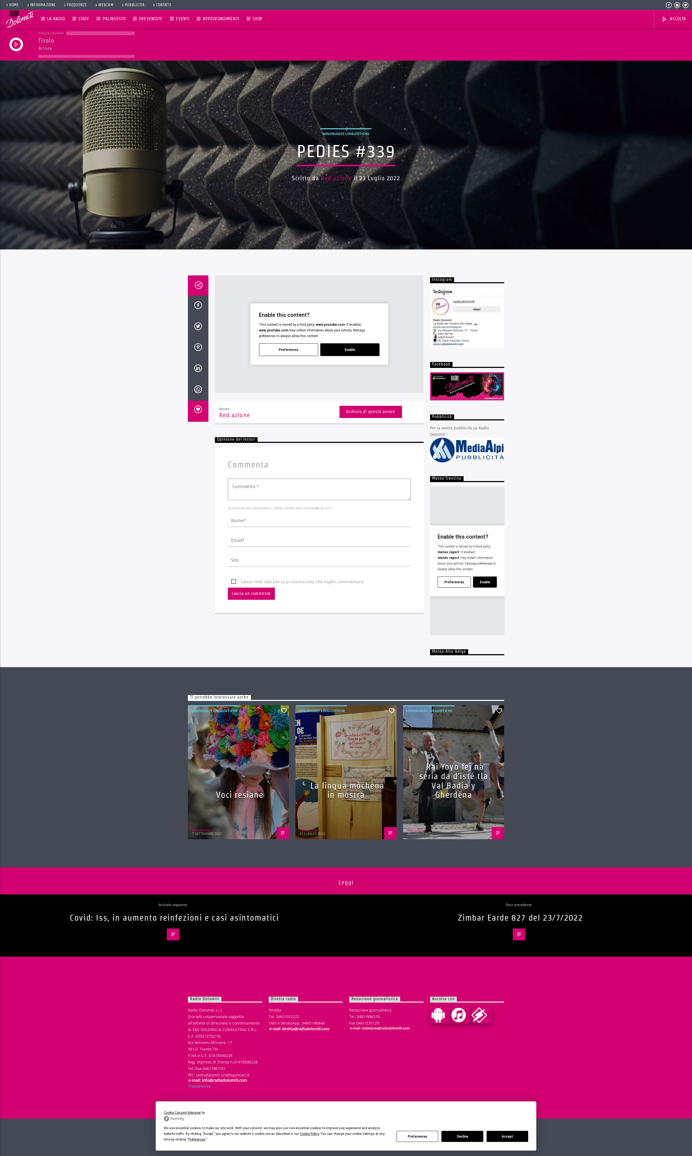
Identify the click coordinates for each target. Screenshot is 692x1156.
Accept (507, 1136)
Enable (350, 350)
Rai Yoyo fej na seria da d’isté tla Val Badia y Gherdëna (453, 780)
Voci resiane (239, 794)
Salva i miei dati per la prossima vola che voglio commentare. (303, 582)
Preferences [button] (196, 1139)
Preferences (417, 1136)
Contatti (163, 5)
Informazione (43, 5)
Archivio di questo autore (370, 411)
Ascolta (677, 19)
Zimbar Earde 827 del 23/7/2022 (520, 917)
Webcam (105, 5)
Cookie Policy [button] (309, 1134)
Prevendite (150, 19)
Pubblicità (135, 5)
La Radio (56, 19)
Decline (462, 1136)
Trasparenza (199, 1086)
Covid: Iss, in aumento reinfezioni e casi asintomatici (174, 917)
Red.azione (336, 178)
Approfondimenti (221, 19)
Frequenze (77, 5)
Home (14, 5)
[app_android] (440, 1015)
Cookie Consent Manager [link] (182, 1113)
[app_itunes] (461, 1015)
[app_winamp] (481, 1015)
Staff (83, 19)
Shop (257, 19)
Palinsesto (114, 19)
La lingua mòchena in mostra (347, 790)
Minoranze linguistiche (345, 133)
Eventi (182, 19)
